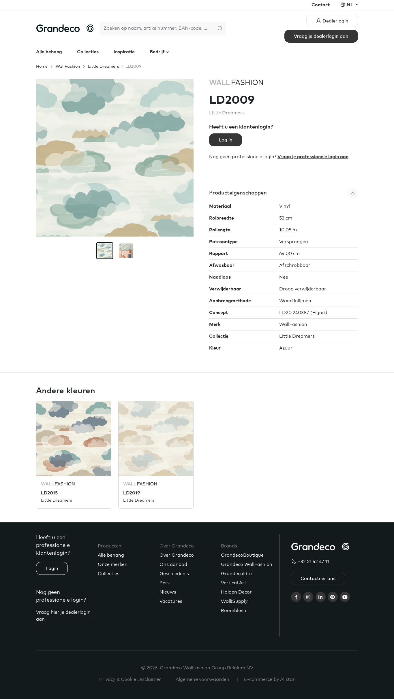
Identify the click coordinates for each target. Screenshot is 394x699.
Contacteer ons (318, 578)
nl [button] (350, 5)
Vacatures (171, 601)
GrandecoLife (236, 573)
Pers (165, 583)
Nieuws (168, 592)
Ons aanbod (173, 564)
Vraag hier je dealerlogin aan (63, 615)
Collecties (88, 52)
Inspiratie (124, 52)
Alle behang (49, 52)
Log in (225, 140)
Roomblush (233, 610)
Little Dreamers (103, 67)
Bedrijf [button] (158, 52)
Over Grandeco (177, 555)
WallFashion (68, 67)
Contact (321, 5)
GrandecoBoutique (242, 555)
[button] (283, 193)
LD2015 (49, 493)
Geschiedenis (174, 573)
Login (52, 568)
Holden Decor (236, 592)
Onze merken (112, 564)
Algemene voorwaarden (202, 679)
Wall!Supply (234, 601)
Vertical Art (233, 583)
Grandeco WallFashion (246, 564)
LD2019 (131, 493)
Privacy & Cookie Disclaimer (130, 679)
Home (42, 67)
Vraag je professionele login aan (312, 156)
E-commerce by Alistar (269, 679)
